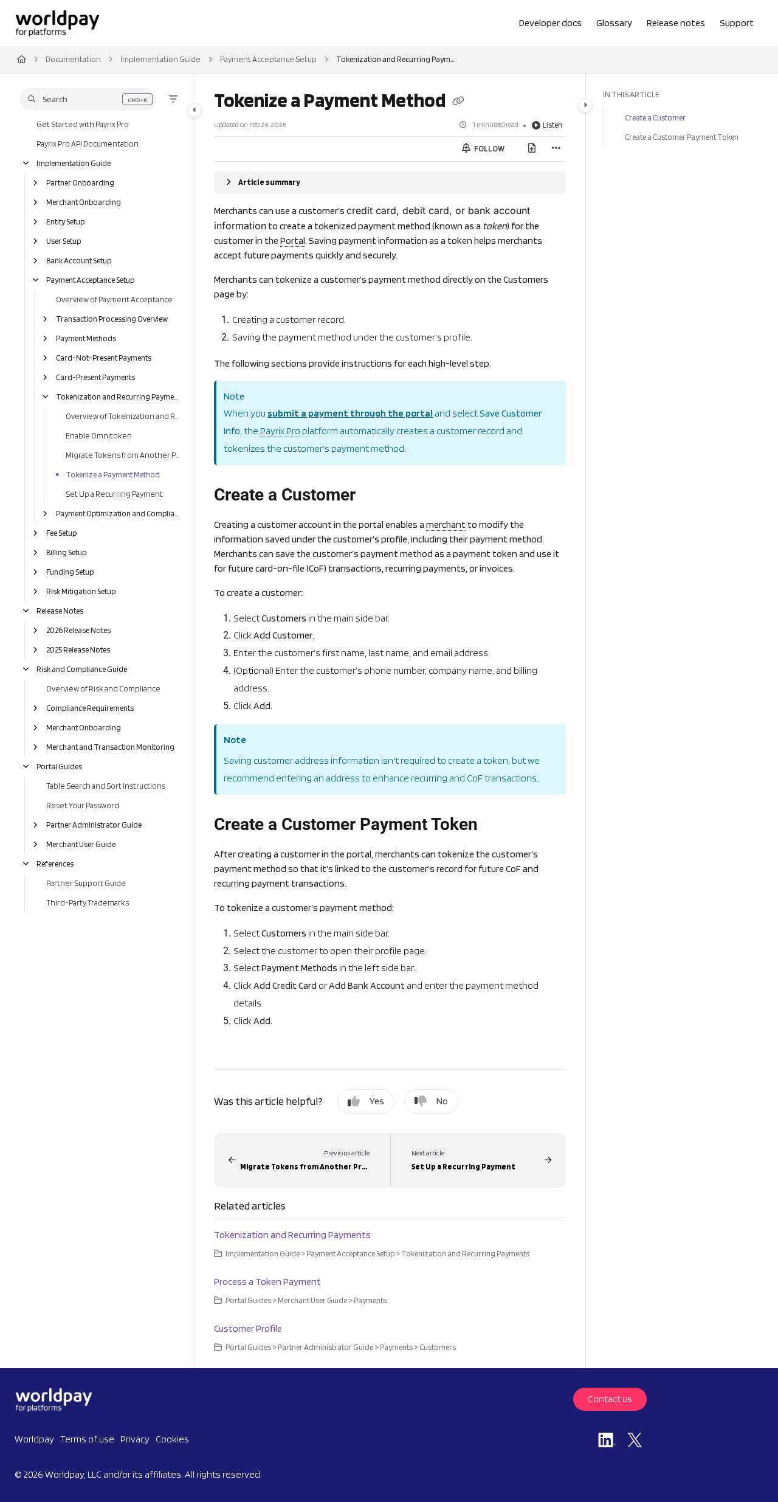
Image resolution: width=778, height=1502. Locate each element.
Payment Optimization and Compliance (119, 513)
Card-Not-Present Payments (103, 357)
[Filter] (173, 99)
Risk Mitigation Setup (80, 591)
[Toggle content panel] (585, 105)
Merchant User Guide (80, 844)
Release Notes (59, 610)
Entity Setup (65, 221)
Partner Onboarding (80, 182)
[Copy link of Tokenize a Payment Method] (458, 102)
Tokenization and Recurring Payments (397, 59)
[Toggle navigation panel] (194, 110)
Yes (377, 1101)
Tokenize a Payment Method (113, 474)
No (442, 1101)
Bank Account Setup (78, 260)
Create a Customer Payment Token (681, 137)
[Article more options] (556, 149)
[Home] (57, 23)
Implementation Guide (160, 59)
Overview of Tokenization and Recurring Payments (124, 416)
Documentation (73, 59)
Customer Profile (248, 1328)
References (55, 863)
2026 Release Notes (78, 630)
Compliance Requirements (90, 708)
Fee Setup (61, 533)
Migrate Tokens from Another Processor (124, 455)
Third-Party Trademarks (87, 902)
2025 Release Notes (78, 649)
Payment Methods (86, 338)
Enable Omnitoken (99, 435)
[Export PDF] (532, 149)
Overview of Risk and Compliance (103, 688)
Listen (552, 125)
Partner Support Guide (86, 883)
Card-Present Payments (95, 377)
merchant (446, 524)
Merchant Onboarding (83, 202)
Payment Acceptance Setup (268, 59)
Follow (488, 148)
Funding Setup (70, 571)
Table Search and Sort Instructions (105, 786)
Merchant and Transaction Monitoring (110, 747)
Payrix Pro (280, 431)
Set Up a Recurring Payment (114, 494)
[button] (87, 99)
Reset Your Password (82, 805)
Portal (292, 240)
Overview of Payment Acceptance (114, 299)
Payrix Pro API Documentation (87, 143)
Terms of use (87, 1439)
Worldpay (34, 1439)
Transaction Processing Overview (112, 319)
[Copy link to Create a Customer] (375, 495)
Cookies (172, 1439)
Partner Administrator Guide (94, 824)
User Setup (63, 241)
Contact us (610, 1399)
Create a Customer (655, 117)
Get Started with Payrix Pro (82, 124)
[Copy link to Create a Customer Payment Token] (501, 825)
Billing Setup (66, 552)
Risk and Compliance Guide (81, 669)
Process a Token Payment (267, 1281)
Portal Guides (59, 766)
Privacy (135, 1439)
